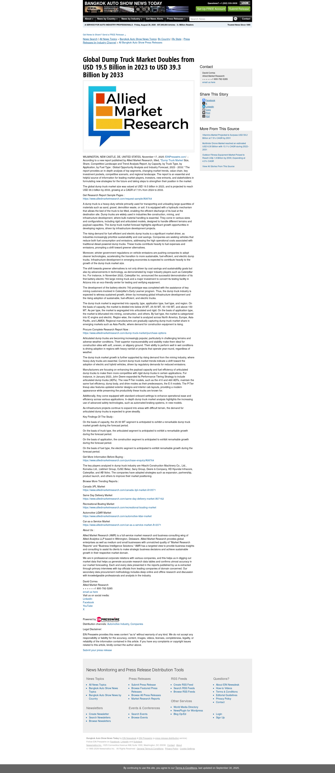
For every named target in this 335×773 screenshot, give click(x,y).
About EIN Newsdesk (227, 684)
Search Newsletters (99, 717)
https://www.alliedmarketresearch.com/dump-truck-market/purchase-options (124, 333)
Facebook (88, 602)
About (88, 18)
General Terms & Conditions (150, 748)
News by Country (106, 18)
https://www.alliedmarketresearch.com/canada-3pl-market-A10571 (119, 490)
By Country (164, 39)
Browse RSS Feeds (184, 691)
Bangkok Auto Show (138, 39)
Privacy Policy (223, 698)
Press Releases (175, 18)
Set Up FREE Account (211, 9)
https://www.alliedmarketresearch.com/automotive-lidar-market (117, 516)
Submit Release (239, 9)
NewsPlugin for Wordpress (188, 710)
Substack (137, 741)
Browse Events (139, 717)
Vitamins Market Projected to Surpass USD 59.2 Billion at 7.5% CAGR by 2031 (225, 136)
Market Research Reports (145, 698)
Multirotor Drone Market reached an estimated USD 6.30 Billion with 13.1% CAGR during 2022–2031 (225, 146)
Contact (246, 18)
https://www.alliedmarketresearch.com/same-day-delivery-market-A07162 (123, 498)
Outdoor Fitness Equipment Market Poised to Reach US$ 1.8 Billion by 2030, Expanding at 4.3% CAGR (223, 157)
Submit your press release (97, 650)
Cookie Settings (187, 748)
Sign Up (220, 717)
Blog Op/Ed (180, 714)
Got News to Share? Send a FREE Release (104, 34)
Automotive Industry (118, 624)
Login (219, 714)
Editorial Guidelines (226, 695)
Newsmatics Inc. (94, 745)
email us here (90, 591)
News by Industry (131, 18)
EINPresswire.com (175, 156)
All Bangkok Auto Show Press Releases (140, 42)
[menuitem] (106, 689)
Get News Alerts (154, 18)
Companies (137, 624)
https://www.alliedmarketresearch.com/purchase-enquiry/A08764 (118, 460)
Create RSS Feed (183, 684)
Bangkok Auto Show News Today (123, 3)
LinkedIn (87, 598)
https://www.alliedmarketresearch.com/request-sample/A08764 (117, 198)
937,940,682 (162, 24)
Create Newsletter (99, 714)
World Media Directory (186, 707)
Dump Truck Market (172, 160)
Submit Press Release (143, 684)
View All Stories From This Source (218, 166)
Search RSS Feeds (184, 688)
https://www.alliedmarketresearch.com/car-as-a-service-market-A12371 (122, 524)
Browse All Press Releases (146, 695)
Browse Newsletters (100, 721)
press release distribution (167, 738)
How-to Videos (224, 688)
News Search (90, 39)
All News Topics (108, 39)
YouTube (88, 605)
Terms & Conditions (227, 691)
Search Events (139, 714)
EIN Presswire (145, 738)
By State (176, 39)
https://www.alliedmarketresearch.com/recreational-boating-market (119, 507)
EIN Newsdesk (129, 738)
